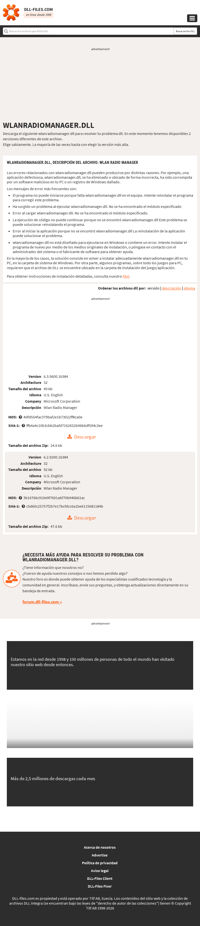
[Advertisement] (100, 86)
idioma (189, 288)
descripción (171, 288)
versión (153, 288)
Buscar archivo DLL (185, 31)
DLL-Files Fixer (100, 886)
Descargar (85, 437)
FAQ (126, 276)
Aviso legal (100, 871)
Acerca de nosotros (100, 847)
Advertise (100, 855)
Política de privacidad (100, 863)
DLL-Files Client (99, 878)
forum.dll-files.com (40, 602)
